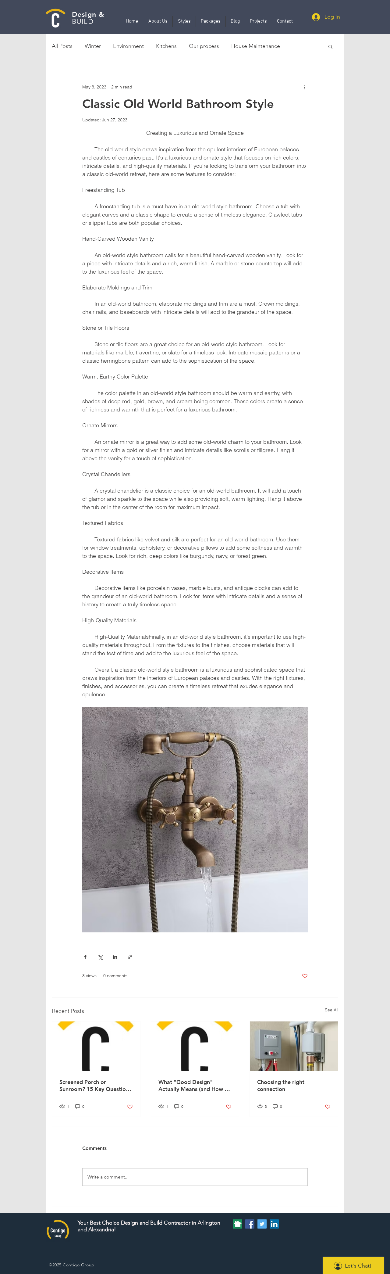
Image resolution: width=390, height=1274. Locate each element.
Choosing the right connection (280, 1085)
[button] (330, 46)
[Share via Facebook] (85, 957)
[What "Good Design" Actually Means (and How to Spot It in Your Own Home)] (195, 1046)
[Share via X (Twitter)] (100, 957)
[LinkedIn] (274, 1224)
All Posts (62, 46)
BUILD (83, 21)
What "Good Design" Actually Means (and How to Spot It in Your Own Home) (194, 1085)
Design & (88, 14)
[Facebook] (249, 1224)
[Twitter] (262, 1224)
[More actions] (304, 87)
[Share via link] (130, 957)
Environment (128, 46)
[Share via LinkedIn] (115, 957)
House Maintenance (255, 46)
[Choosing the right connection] (294, 1046)
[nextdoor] (237, 1224)
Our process (204, 46)
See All (331, 1010)
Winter (93, 46)
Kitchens (166, 46)
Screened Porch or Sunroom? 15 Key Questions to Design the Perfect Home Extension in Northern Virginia (95, 1085)
